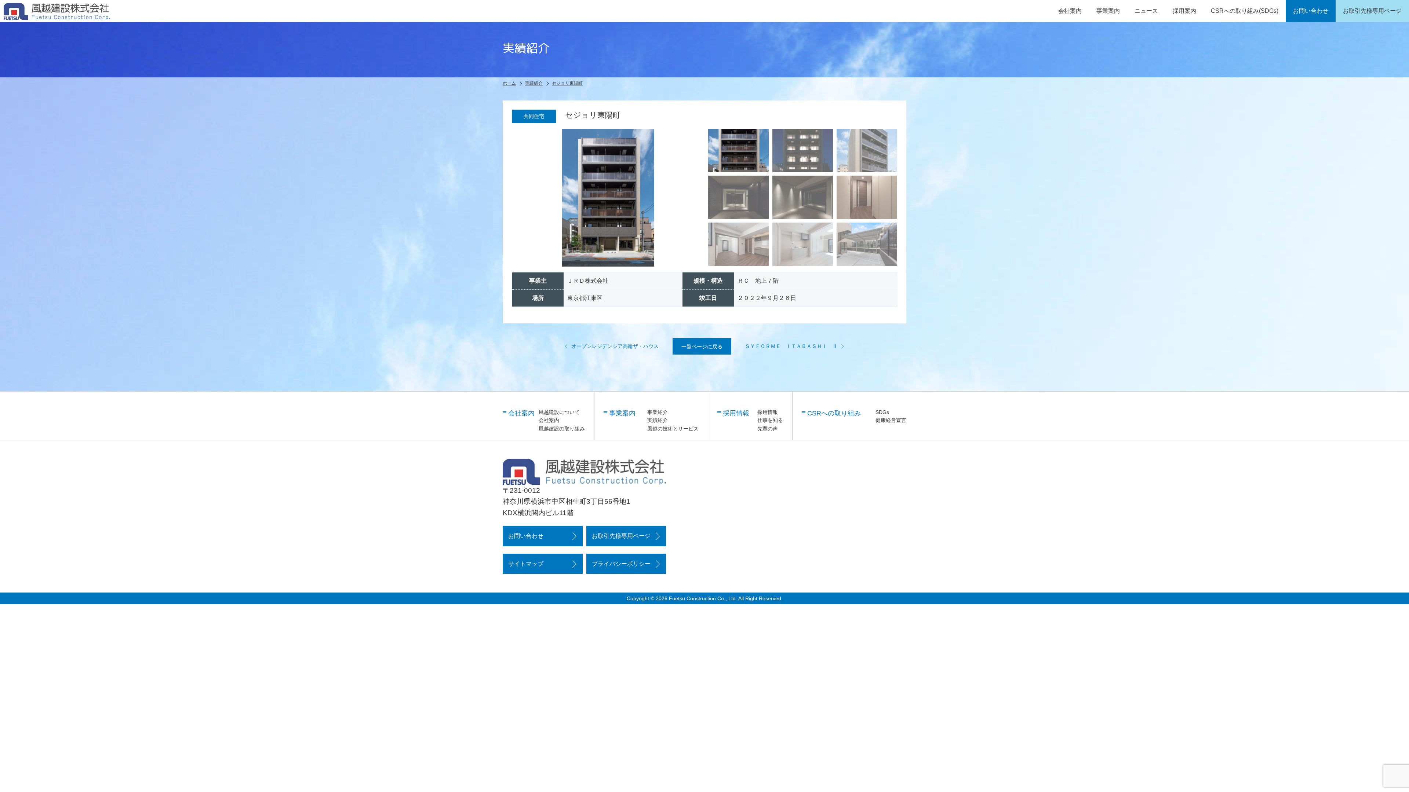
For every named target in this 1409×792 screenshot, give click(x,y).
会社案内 (549, 420)
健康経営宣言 (890, 420)
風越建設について (559, 412)
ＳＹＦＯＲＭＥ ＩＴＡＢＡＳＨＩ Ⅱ (791, 346)
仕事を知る (770, 420)
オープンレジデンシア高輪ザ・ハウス (615, 346)
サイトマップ (525, 564)
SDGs (882, 412)
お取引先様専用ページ (621, 536)
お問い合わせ (525, 536)
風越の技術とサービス (673, 429)
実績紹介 (657, 420)
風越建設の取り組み (562, 429)
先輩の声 (767, 429)
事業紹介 (657, 412)
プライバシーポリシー (621, 564)
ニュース (1146, 11)
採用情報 (767, 412)
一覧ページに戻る (701, 346)
